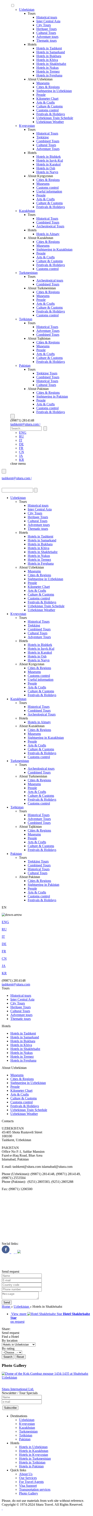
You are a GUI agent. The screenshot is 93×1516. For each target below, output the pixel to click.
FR (21, 448)
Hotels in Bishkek (48, 156)
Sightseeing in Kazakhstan (54, 249)
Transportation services (34, 1489)
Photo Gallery (28, 1493)
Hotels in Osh (45, 168)
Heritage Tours (46, 29)
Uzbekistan (26, 9)
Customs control (47, 110)
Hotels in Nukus (47, 67)
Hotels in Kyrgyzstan (33, 1454)
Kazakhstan (27, 211)
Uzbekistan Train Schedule (54, 118)
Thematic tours (46, 40)
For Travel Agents (31, 1482)
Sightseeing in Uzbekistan (54, 91)
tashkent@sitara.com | (25, 424)
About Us (25, 1474)
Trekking (42, 137)
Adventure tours (47, 36)
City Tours (43, 25)
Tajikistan (25, 319)
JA (21, 456)
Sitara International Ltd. (18, 1389)
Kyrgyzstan (27, 125)
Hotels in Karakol (48, 164)
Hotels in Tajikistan (32, 1462)
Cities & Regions (48, 87)
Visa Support (28, 1485)
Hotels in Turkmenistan (35, 1458)
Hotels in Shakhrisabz (51, 64)
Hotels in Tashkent (49, 48)
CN (21, 452)
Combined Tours (47, 141)
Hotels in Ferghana (49, 75)
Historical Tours (47, 133)
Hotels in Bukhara (48, 56)
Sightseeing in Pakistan (52, 396)
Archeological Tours (50, 226)
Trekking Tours (46, 373)
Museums (43, 83)
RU (21, 436)
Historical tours (46, 17)
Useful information (49, 191)
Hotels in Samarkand (50, 52)
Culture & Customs (49, 106)
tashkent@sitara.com (16, 984)
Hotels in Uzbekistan (33, 1447)
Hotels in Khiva (47, 60)
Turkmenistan (28, 272)
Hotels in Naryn (47, 172)
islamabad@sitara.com (17, 482)
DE (21, 444)
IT (20, 440)
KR (21, 459)
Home (6, 1306)
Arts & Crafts (45, 102)
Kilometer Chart (47, 98)
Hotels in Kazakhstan (33, 1451)
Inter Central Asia (48, 21)
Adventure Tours (47, 149)
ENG (22, 432)
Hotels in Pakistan (31, 1466)
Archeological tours (49, 280)
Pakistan (24, 365)
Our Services (28, 1478)
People (41, 95)
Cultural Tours (46, 33)
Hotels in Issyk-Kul (49, 160)
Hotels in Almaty (47, 234)
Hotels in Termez (48, 71)
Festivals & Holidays (50, 114)
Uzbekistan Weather (50, 122)
